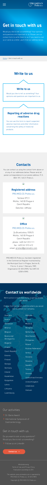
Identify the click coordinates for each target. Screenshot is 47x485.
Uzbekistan (29, 386)
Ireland (7, 372)
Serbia (28, 353)
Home (5, 58)
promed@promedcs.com (26, 248)
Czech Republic (11, 351)
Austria (7, 319)
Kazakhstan (9, 376)
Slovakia (28, 357)
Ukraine (28, 373)
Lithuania (8, 388)
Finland (7, 359)
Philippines (29, 340)
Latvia (7, 384)
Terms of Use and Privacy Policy (23, 467)
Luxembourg (9, 393)
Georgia (8, 364)
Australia (8, 315)
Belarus (8, 328)
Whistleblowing (23, 464)
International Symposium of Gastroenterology (17, 421)
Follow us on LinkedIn (14, 443)
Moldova (28, 323)
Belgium (8, 332)
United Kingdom (31, 382)
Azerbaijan (9, 323)
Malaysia (28, 315)
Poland (28, 344)
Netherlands (30, 332)
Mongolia (29, 328)
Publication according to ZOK (23, 470)
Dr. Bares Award (12, 415)
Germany (8, 368)
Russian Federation (33, 348)
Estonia (7, 355)
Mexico (28, 319)
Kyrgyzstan (9, 380)
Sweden (28, 365)
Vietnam (28, 390)
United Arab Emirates (34, 377)
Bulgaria (8, 343)
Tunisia (28, 369)
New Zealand (30, 336)
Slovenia (28, 361)
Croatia (7, 347)
